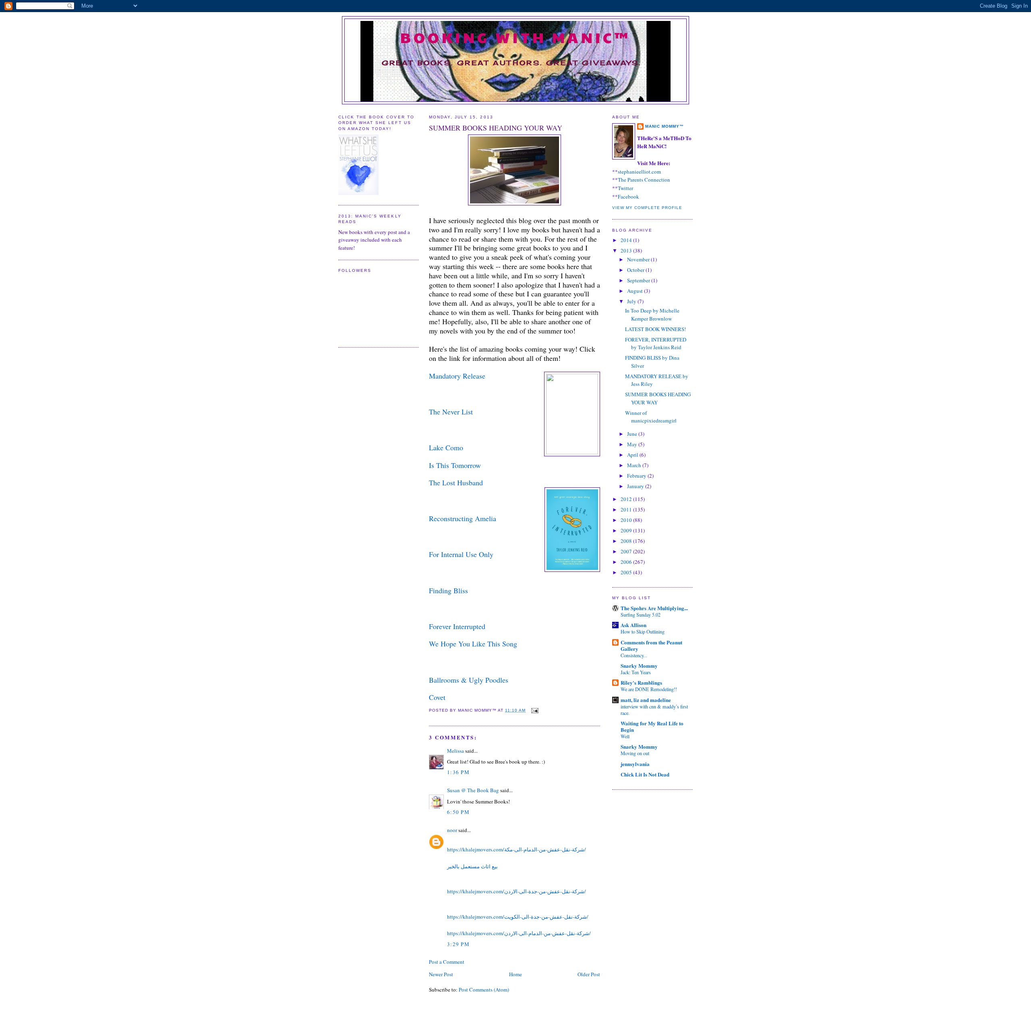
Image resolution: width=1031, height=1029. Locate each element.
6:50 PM (458, 812)
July (632, 301)
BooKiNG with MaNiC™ (515, 37)
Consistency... (634, 655)
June (632, 433)
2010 (627, 520)
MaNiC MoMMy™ (664, 126)
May (632, 444)
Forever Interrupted (457, 626)
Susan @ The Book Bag (473, 790)
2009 (627, 530)
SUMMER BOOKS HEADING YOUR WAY (495, 128)
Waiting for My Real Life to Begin (652, 726)
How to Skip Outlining (643, 631)
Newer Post (441, 974)
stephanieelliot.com (639, 171)
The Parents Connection (644, 179)
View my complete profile (647, 207)
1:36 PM (458, 772)
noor (452, 830)
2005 (627, 572)
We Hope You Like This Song (473, 643)
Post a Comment (446, 961)
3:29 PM (458, 944)
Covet (437, 697)
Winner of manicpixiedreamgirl (651, 416)
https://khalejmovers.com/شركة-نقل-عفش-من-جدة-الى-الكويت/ (517, 916)
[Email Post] (534, 710)
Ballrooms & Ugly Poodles (468, 680)
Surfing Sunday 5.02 (640, 614)
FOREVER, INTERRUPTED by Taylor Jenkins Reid (655, 343)
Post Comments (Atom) (484, 989)
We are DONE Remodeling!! (649, 689)
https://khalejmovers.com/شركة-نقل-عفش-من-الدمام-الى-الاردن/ (519, 933)
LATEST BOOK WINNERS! (655, 329)
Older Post (589, 974)
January (636, 486)
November (639, 259)
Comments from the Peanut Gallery (651, 645)
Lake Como (446, 447)
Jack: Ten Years (636, 672)
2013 (627, 250)
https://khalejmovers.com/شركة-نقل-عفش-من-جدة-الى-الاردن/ (516, 891)
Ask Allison (633, 625)
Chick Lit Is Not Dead (645, 774)
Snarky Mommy (639, 665)
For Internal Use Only (461, 554)
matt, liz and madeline (646, 700)
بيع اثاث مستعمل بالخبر (472, 866)
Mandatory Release (457, 376)
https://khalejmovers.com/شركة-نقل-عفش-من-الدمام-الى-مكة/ (516, 849)
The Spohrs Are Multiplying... (654, 608)
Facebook (628, 196)
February (637, 475)
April (633, 454)
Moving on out (635, 753)
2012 (627, 499)
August (635, 290)
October (636, 269)
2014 (627, 240)
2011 (627, 509)
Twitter (625, 188)
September (639, 280)
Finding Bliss (448, 590)
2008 (627, 541)
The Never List (451, 411)
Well (625, 736)
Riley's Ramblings (641, 682)
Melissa (455, 750)
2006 (627, 561)
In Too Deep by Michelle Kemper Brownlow (652, 314)
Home (515, 974)
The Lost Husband (456, 482)
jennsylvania (635, 764)
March (634, 465)
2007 (627, 551)
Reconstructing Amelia (462, 518)
